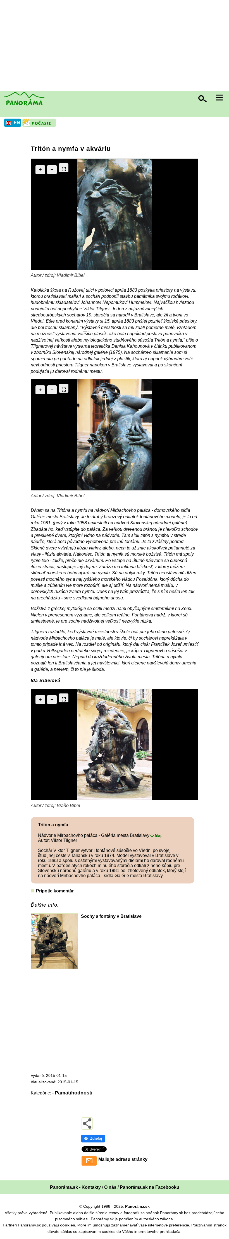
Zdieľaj (96, 1138)
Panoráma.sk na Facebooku (149, 1187)
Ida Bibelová (45, 680)
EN (17, 122)
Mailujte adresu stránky (122, 1159)
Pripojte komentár (55, 891)
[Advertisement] (116, 46)
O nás (110, 1187)
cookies (67, 1225)
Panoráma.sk (137, 1206)
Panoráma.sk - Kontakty (75, 1187)
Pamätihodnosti (73, 1093)
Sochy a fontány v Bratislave (111, 916)
